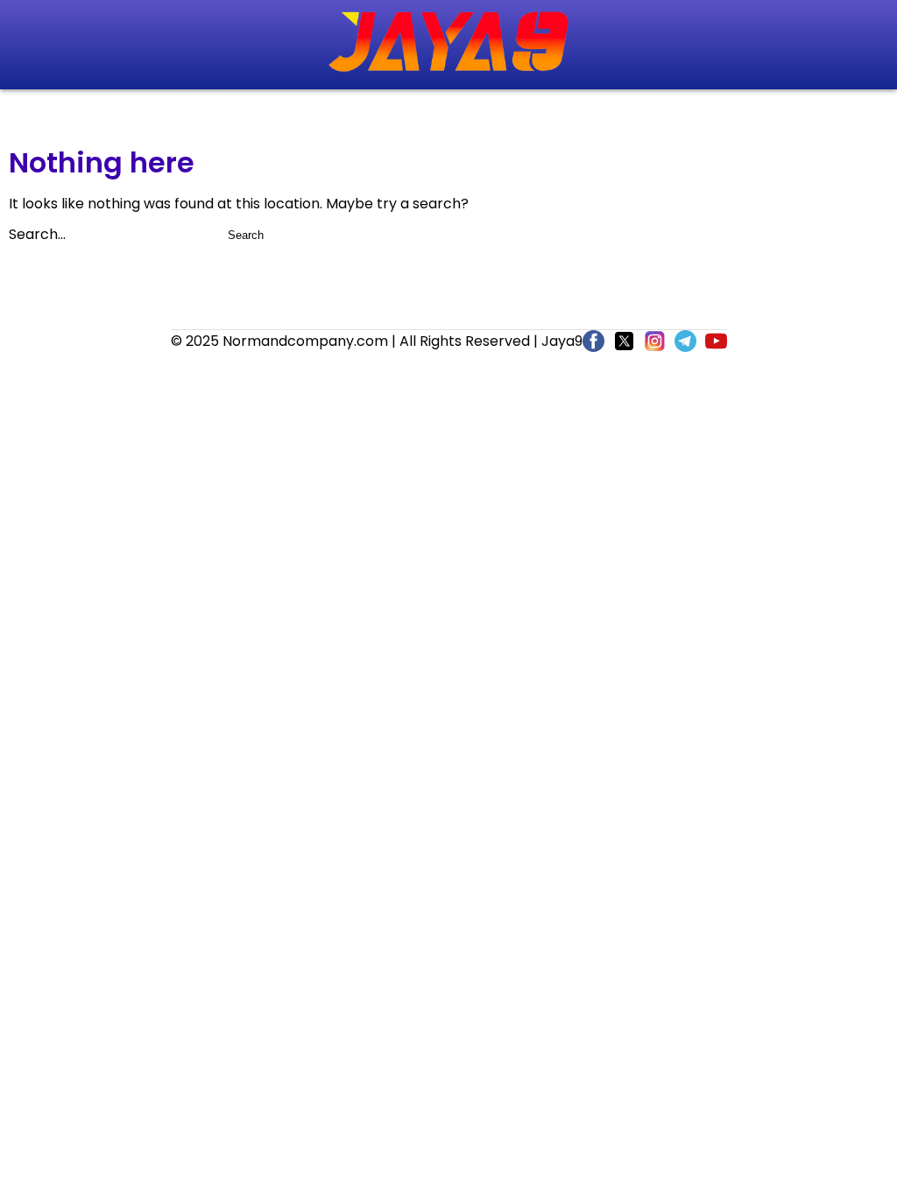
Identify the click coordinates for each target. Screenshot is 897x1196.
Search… (37, 234)
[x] (624, 344)
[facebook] (593, 344)
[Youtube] (716, 344)
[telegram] (685, 344)
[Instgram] (655, 344)
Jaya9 (562, 341)
